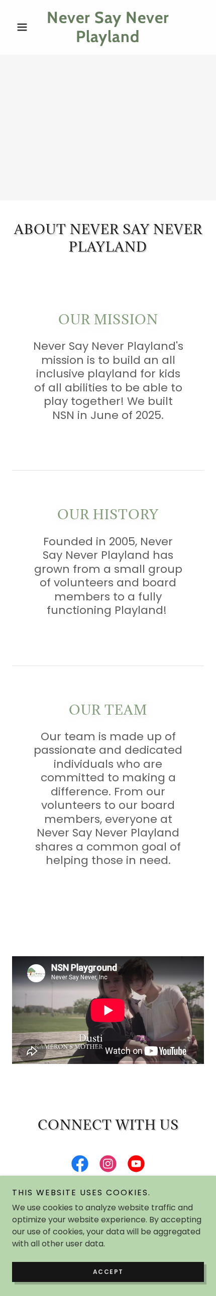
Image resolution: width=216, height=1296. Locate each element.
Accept (108, 1271)
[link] (108, 27)
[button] (26, 27)
